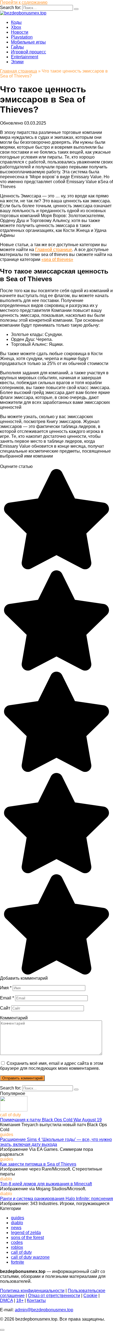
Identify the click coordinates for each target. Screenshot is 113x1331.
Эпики (17, 61)
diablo (17, 1222)
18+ (20, 1300)
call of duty (21, 1252)
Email (7, 998)
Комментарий (14, 1018)
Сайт (5, 1008)
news (16, 1227)
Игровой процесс (28, 52)
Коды (16, 22)
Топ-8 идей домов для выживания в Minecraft (46, 1183)
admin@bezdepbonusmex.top (44, 1309)
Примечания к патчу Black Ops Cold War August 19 (51, 1119)
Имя (6, 987)
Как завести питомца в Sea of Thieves (38, 1164)
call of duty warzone (30, 1257)
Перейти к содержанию (23, 2)
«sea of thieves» (57, 259)
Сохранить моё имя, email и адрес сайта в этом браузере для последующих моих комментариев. (51, 1066)
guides (17, 1217)
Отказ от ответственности (54, 1295)
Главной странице (53, 249)
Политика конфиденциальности (32, 1290)
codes (17, 1242)
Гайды (17, 47)
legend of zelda (26, 1232)
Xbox (16, 27)
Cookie (90, 1295)
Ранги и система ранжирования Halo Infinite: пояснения (56, 1198)
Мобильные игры (28, 42)
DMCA (6, 1300)
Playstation (22, 37)
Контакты (36, 1300)
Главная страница (18, 71)
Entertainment (24, 56)
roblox (17, 1247)
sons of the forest (27, 1237)
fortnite (17, 1262)
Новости (19, 32)
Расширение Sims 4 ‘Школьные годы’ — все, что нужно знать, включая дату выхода (56, 1142)
